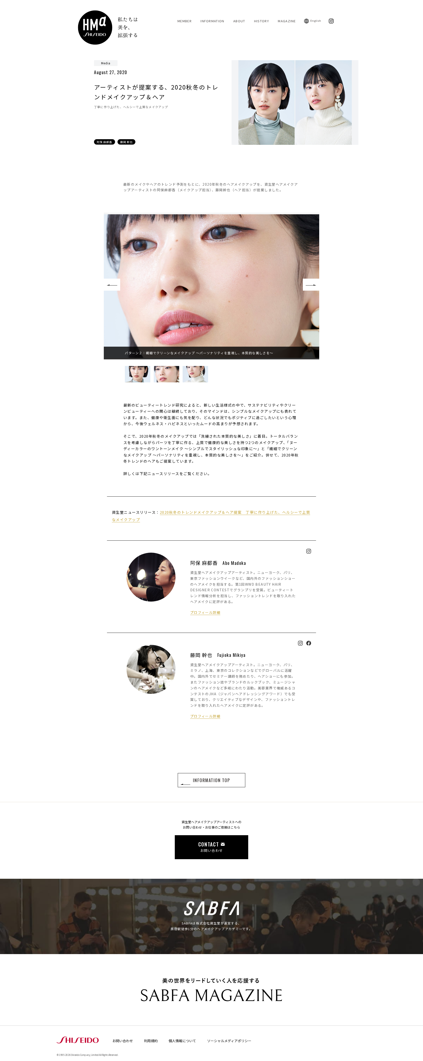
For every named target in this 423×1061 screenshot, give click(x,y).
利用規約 (151, 1040)
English (315, 21)
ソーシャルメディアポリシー (229, 1040)
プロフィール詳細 (205, 612)
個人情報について (182, 1040)
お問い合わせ (122, 1040)
